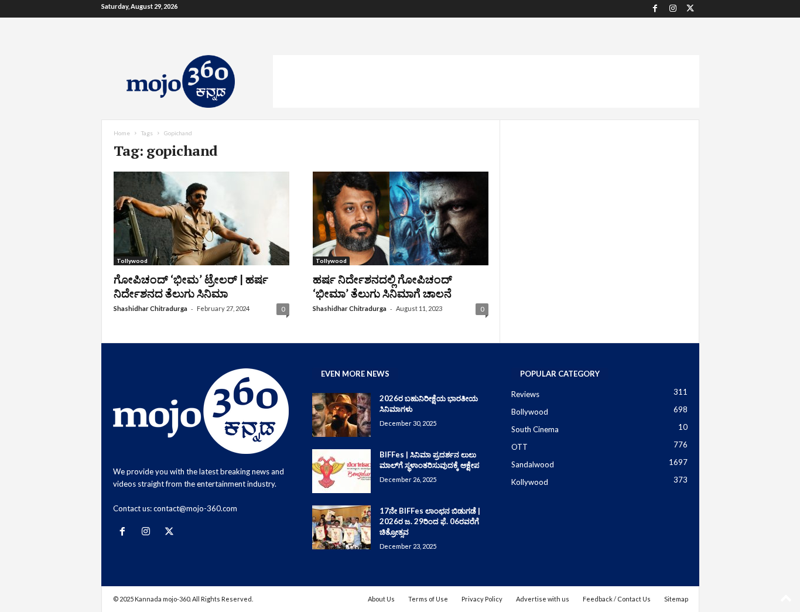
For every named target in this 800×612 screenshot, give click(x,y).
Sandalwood (532, 464)
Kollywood (529, 482)
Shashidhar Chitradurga (150, 308)
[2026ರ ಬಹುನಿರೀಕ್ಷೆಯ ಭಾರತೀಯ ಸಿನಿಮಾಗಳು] (341, 415)
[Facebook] (655, 9)
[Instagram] (673, 9)
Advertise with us (542, 599)
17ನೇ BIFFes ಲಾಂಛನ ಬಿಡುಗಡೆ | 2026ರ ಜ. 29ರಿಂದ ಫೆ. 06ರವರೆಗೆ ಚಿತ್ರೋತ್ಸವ (430, 521)
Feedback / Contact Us (617, 599)
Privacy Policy (481, 599)
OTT (519, 447)
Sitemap (676, 599)
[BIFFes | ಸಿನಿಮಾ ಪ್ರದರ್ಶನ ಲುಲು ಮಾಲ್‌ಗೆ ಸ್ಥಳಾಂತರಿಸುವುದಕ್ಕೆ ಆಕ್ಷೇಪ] (341, 471)
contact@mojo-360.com (195, 508)
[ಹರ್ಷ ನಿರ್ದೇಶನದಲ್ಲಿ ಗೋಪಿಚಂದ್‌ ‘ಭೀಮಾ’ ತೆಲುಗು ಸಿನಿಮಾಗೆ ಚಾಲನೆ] (400, 218)
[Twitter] (690, 9)
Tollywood (132, 260)
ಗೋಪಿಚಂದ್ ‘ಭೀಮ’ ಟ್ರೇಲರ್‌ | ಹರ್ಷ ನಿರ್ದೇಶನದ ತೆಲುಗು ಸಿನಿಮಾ (191, 286)
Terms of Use (428, 599)
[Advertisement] (486, 81)
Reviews (525, 394)
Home (122, 132)
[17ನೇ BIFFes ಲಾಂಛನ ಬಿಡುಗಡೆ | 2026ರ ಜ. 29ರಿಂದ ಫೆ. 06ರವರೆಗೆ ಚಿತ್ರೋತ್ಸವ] (341, 527)
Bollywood (529, 411)
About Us (381, 599)
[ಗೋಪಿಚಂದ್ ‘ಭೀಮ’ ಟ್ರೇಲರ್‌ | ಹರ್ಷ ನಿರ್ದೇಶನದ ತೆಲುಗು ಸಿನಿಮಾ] (201, 218)
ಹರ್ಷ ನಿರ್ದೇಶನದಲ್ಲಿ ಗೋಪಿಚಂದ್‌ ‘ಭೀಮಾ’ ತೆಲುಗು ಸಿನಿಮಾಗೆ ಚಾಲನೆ (382, 286)
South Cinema (535, 429)
